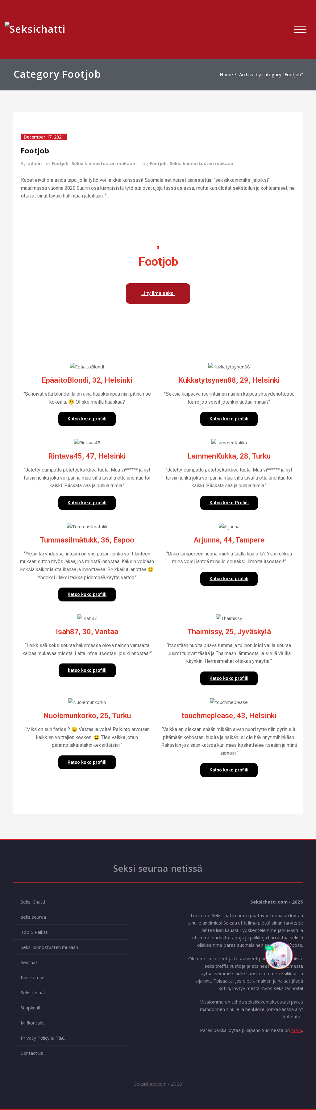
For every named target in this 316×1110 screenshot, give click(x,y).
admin (35, 163)
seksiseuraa (33, 917)
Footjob (35, 150)
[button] (158, 293)
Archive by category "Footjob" (271, 74)
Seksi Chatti (33, 902)
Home (226, 74)
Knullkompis (33, 977)
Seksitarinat (33, 992)
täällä (296, 1030)
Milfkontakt (32, 1023)
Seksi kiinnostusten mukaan (103, 163)
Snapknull (30, 1007)
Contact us (32, 1053)
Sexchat (29, 962)
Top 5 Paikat (34, 932)
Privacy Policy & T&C (43, 1038)
